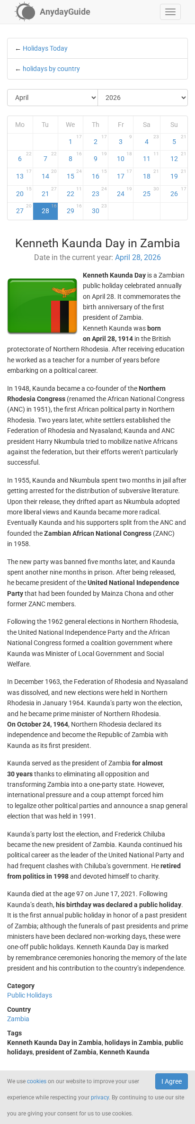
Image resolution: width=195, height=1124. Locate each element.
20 (23, 192)
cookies (36, 1081)
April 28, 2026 (138, 257)
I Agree (171, 1081)
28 (49, 209)
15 (74, 174)
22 (74, 192)
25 (151, 192)
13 (23, 174)
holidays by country (51, 68)
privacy (100, 1097)
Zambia (18, 1019)
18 (151, 174)
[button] (170, 12)
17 (124, 174)
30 (99, 209)
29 (74, 209)
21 (49, 192)
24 (124, 192)
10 (124, 156)
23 (99, 192)
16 (99, 174)
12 (178, 156)
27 (23, 209)
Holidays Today (45, 48)
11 (151, 156)
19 (178, 174)
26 (178, 192)
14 (49, 174)
